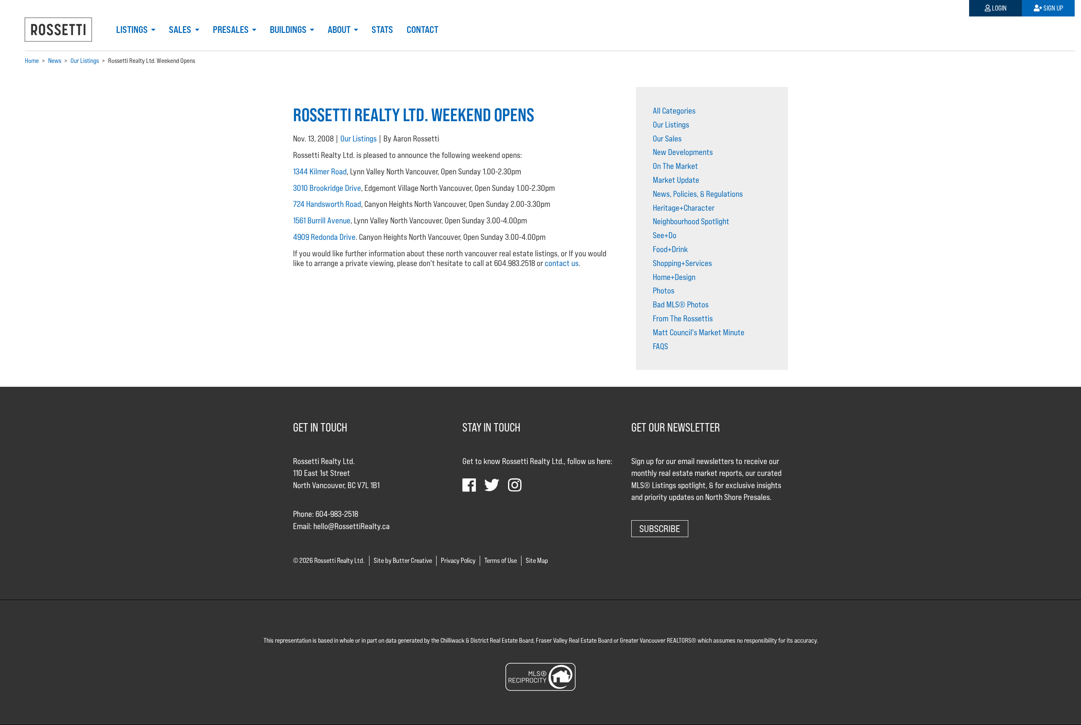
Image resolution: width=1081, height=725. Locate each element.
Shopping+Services (682, 263)
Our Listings (358, 138)
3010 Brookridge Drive (327, 188)
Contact (422, 29)
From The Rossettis (683, 318)
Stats (382, 29)
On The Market (675, 166)
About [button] (340, 29)
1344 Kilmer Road (320, 171)
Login (999, 8)
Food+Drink (670, 249)
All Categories (674, 110)
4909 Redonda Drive (324, 237)
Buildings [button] (289, 29)
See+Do (664, 235)
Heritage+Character (683, 207)
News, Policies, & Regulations (698, 193)
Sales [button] (181, 29)
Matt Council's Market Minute (698, 332)
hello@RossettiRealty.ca (351, 526)
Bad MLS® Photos (681, 304)
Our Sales (667, 138)
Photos (663, 290)
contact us (562, 263)
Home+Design (674, 277)
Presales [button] (231, 29)
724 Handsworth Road (327, 204)
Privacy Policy (458, 561)
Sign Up (1052, 8)
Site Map (537, 561)
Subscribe (659, 528)
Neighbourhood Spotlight (691, 221)
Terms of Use (500, 561)
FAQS (660, 346)
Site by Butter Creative (403, 561)
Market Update (676, 180)
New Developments (683, 152)
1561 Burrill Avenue (321, 220)
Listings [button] (132, 29)
